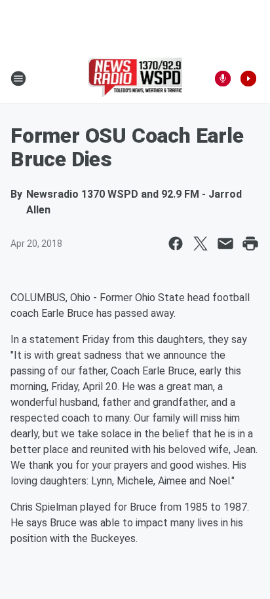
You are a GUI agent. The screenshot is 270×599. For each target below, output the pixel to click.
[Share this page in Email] (225, 243)
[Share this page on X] (200, 243)
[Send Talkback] (223, 78)
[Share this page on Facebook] (175, 243)
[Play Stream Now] (248, 78)
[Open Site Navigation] (18, 78)
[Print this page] (250, 243)
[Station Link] (135, 79)
